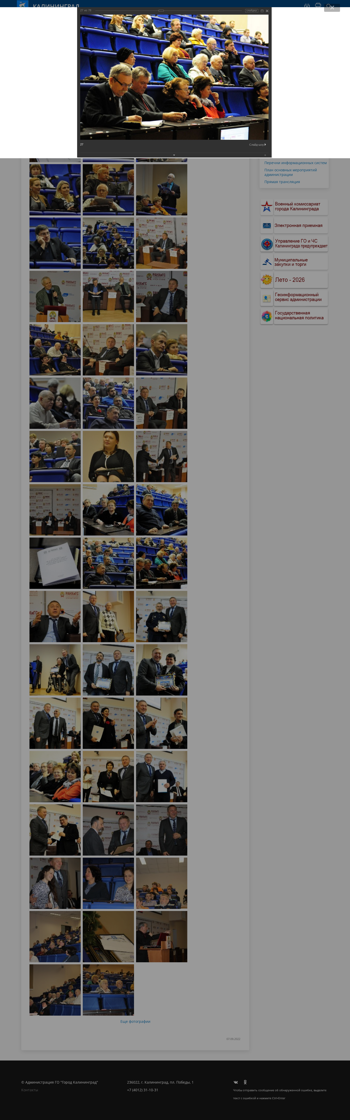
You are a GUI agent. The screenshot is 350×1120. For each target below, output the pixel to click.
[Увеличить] (262, 10)
